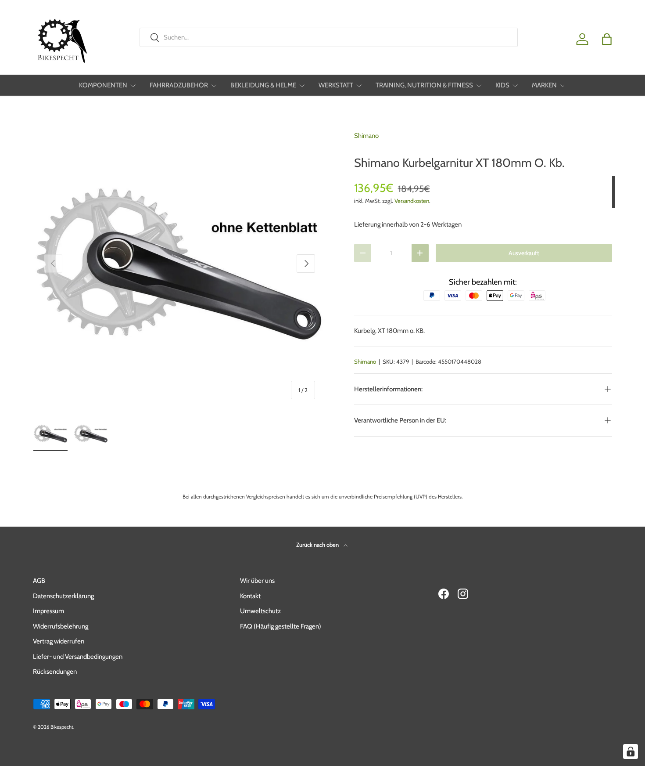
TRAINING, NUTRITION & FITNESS (424, 85)
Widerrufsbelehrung (60, 626)
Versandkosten (411, 200)
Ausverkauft (524, 253)
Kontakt (250, 596)
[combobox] (328, 37)
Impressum (48, 611)
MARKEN (544, 85)
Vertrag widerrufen (58, 641)
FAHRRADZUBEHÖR (179, 85)
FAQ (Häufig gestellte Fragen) (280, 626)
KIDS (502, 85)
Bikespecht (61, 727)
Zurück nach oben (318, 544)
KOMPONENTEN (103, 85)
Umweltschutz (260, 611)
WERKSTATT (336, 85)
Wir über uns (257, 581)
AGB (39, 581)
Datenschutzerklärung (63, 596)
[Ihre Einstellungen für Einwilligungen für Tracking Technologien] (630, 751)
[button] (606, 39)
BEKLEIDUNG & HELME (263, 85)
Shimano (366, 136)
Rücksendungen (55, 672)
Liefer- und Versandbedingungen (77, 657)
